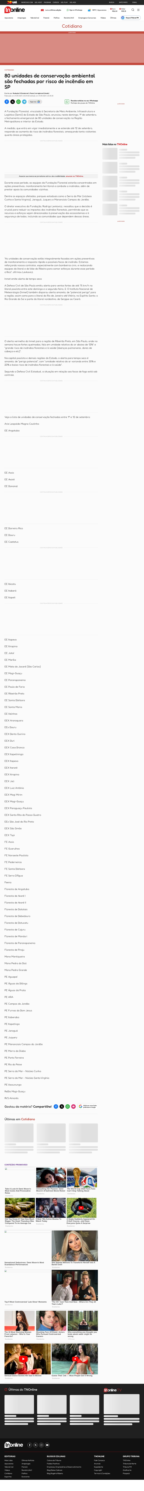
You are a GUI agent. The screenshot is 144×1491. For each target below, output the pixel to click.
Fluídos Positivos (53, 1463)
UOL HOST (38, 2)
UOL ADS (73, 2)
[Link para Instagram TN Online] (41, 1445)
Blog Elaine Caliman (54, 1470)
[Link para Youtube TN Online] (47, 1445)
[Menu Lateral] (138, 10)
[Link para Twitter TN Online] (35, 1445)
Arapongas (21, 18)
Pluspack (126, 1473)
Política (56, 18)
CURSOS (56, 2)
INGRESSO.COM (27, 2)
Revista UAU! (69, 18)
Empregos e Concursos (87, 18)
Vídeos (103, 18)
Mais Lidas (8, 1460)
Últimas (113, 18)
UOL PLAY (64, 2)
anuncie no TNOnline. (74, 176)
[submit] (133, 10)
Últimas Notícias (28, 1460)
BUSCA (111, 2)
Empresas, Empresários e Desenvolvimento (64, 1467)
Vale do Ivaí (34, 18)
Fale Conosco (99, 1460)
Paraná (46, 18)
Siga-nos (33, 102)
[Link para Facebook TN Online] (29, 1445)
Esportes (8, 1476)
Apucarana (8, 18)
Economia (25, 1476)
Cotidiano (72, 26)
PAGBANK (47, 2)
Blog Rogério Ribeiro (55, 1473)
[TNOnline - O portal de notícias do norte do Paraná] (14, 10)
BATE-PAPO (123, 2)
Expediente (98, 1467)
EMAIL (134, 2)
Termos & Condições (102, 1473)
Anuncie (97, 1463)
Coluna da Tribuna (54, 1460)
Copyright (98, 1470)
